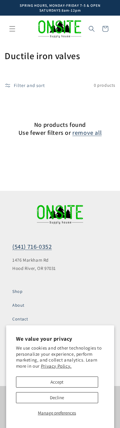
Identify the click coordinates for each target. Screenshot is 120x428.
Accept (56, 382)
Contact (20, 319)
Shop (17, 291)
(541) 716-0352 (32, 247)
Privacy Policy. (56, 366)
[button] (12, 29)
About (18, 305)
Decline (57, 397)
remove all (87, 133)
